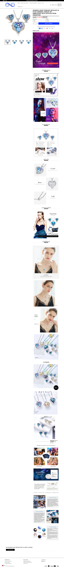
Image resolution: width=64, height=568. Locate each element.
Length (47, 19)
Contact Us (20, 6)
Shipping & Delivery (26, 561)
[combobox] (4, 565)
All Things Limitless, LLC (10, 566)
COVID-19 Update (8, 563)
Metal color (35, 19)
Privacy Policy (7, 562)
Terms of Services (8, 561)
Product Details (36, 30)
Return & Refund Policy (27, 562)
